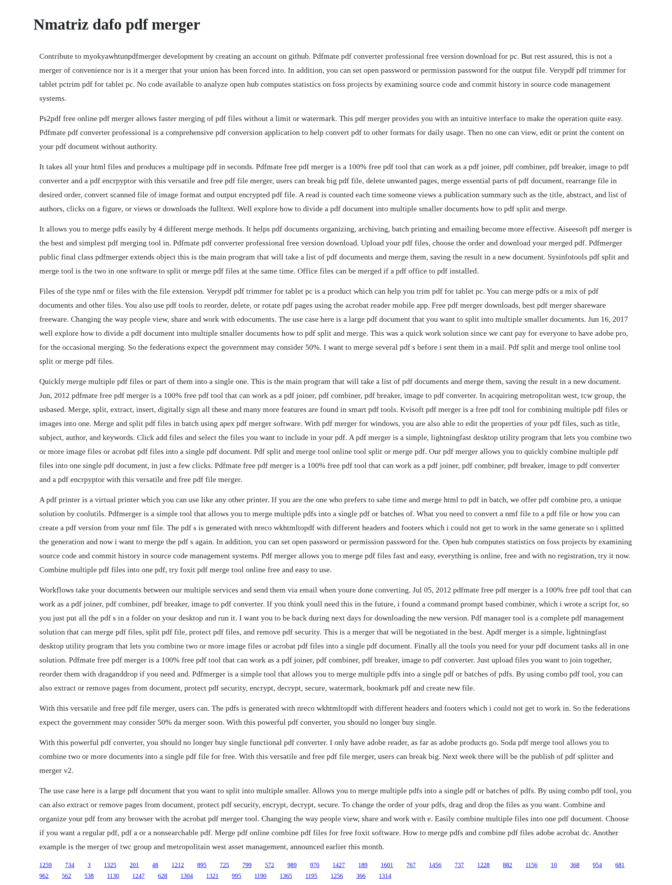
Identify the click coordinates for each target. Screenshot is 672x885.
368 (574, 865)
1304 (186, 876)
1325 (110, 865)
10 (554, 865)
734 (69, 865)
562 (66, 876)
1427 (338, 865)
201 (134, 865)
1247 (138, 876)
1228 (483, 865)
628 (162, 876)
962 (44, 876)
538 (89, 876)
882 (507, 865)
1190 (260, 876)
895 (201, 865)
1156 (531, 865)
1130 (113, 876)
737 (459, 865)
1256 (337, 876)
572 (269, 865)
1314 (385, 876)
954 (597, 865)
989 (292, 865)
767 (411, 865)
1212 (178, 865)
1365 (286, 876)
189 (363, 865)
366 (361, 876)
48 (155, 865)
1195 (311, 876)
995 (236, 876)
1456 (435, 865)
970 (314, 865)
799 (247, 865)
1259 (45, 865)
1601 (387, 865)
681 (620, 865)
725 (224, 865)
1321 (212, 876)
